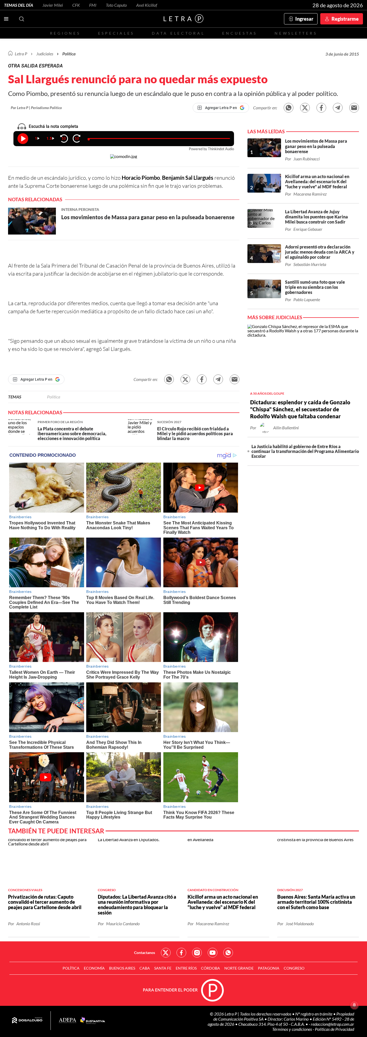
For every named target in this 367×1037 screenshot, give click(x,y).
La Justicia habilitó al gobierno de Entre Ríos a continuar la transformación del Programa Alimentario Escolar (305, 451)
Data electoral (178, 33)
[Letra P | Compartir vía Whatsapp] (288, 107)
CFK (76, 5)
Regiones (65, 33)
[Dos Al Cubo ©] (27, 1021)
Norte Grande (239, 968)
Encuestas (239, 33)
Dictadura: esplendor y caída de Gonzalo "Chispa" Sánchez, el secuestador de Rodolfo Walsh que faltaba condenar (300, 409)
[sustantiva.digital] (92, 1021)
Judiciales (44, 53)
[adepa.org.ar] (67, 1021)
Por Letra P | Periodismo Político (36, 107)
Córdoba (210, 968)
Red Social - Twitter (165, 952)
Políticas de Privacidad (334, 1029)
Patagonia (268, 968)
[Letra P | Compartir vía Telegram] (337, 107)
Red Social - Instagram (197, 952)
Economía (94, 968)
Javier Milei (52, 5)
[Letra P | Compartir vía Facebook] (321, 107)
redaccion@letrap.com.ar (332, 1024)
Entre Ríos (186, 968)
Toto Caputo (116, 5)
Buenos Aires (122, 968)
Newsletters (296, 33)
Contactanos (144, 952)
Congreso (294, 968)
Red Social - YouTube (212, 952)
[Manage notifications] (354, 1005)
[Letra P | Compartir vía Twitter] (305, 107)
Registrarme (345, 19)
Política (68, 53)
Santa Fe (162, 968)
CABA (144, 968)
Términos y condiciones (292, 1029)
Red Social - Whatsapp (228, 952)
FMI (92, 5)
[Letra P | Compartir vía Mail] (354, 107)
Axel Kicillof (146, 5)
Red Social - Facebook (181, 952)
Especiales (116, 33)
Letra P (21, 53)
